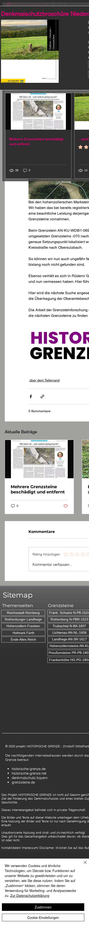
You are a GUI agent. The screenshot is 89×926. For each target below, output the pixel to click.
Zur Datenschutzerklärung (29, 895)
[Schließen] (82, 865)
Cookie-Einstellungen (43, 917)
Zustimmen (43, 907)
